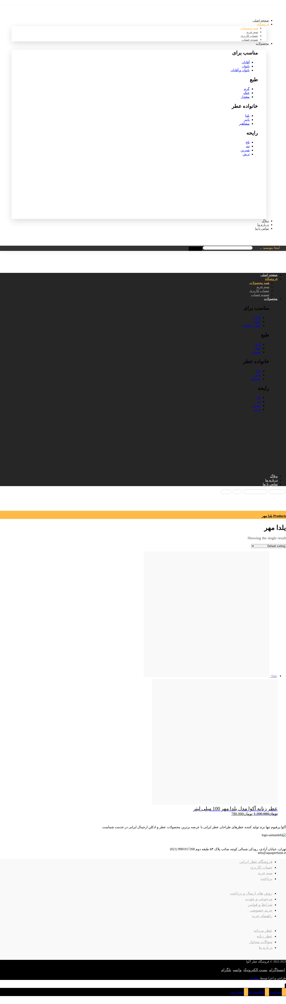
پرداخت (266, 879)
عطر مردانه (263, 930)
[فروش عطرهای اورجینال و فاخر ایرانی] (267, 11)
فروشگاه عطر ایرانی (255, 862)
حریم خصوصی (261, 910)
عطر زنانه (264, 936)
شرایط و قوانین (260, 905)
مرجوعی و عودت (258, 899)
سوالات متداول (260, 942)
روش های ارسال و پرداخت (251, 893)
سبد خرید (265, 873)
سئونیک (254, 978)
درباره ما (265, 947)
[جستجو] (195, 249)
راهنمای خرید (262, 916)
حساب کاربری (261, 867)
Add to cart (138, 992)
